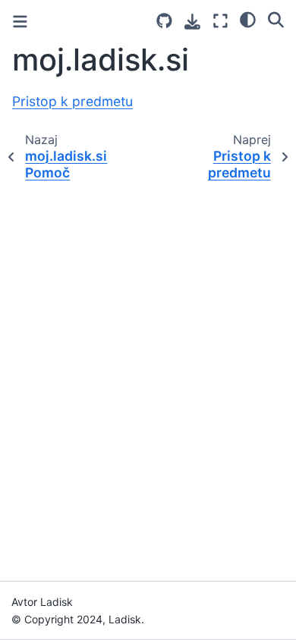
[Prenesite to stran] (192, 21)
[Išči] (276, 19)
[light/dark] (248, 19)
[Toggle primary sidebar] (20, 22)
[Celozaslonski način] (220, 21)
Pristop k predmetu (72, 101)
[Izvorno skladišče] (164, 21)
